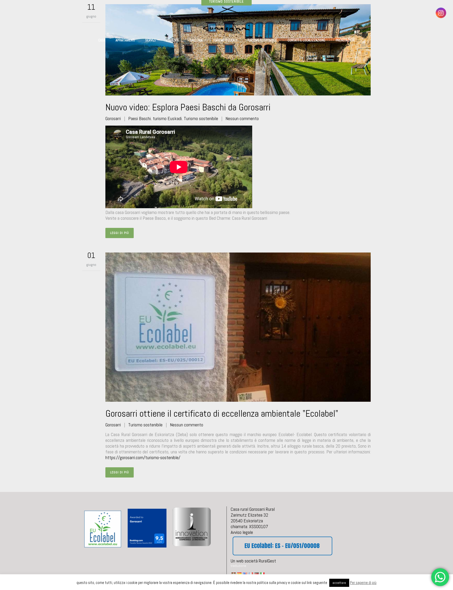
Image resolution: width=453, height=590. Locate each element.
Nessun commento (242, 118)
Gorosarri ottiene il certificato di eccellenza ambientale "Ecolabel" (221, 413)
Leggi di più (119, 233)
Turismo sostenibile (201, 118)
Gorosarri (113, 118)
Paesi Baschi (139, 118)
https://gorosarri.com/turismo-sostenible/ (142, 457)
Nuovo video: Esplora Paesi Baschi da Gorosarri (188, 107)
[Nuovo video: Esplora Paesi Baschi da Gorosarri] (238, 49)
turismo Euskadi (167, 118)
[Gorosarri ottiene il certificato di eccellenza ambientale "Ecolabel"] (238, 327)
